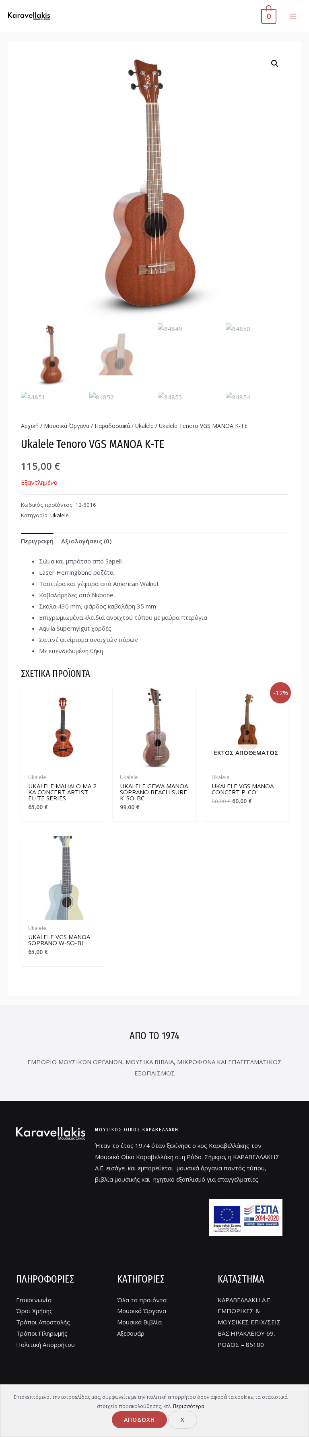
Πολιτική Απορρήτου (45, 1344)
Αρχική (30, 426)
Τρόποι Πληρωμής (42, 1333)
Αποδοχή (139, 1419)
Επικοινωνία (34, 1300)
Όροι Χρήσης (34, 1311)
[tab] (37, 541)
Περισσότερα (188, 1406)
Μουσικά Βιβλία (139, 1322)
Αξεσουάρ (130, 1333)
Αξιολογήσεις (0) (86, 541)
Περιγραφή (37, 541)
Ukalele (144, 426)
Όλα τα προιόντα (142, 1300)
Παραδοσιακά (112, 426)
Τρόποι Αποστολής (43, 1322)
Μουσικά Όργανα (66, 426)
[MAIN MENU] (292, 16)
